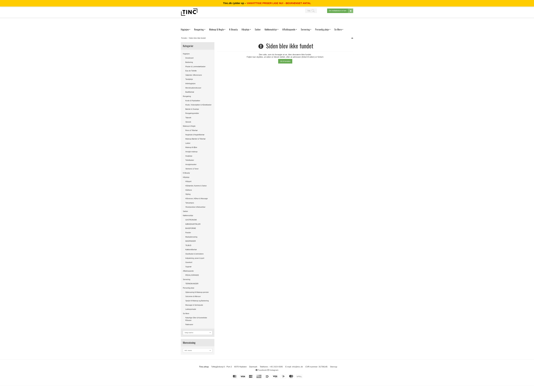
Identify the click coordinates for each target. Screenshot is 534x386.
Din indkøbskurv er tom (337, 11)
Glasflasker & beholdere (194, 254)
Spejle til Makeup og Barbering (197, 301)
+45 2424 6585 (276, 367)
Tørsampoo (189, 203)
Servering (186, 279)
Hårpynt (188, 181)
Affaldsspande (188, 271)
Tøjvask (188, 118)
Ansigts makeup (191, 152)
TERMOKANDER (191, 284)
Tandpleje (189, 79)
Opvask (188, 122)
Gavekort (188, 262)
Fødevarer (189, 325)
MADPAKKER (190, 241)
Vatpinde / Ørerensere (193, 75)
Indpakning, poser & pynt (194, 258)
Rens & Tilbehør (191, 130)
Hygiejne (186, 54)
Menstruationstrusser (193, 88)
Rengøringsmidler (192, 113)
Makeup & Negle (189, 126)
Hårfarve (188, 190)
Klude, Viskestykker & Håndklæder (198, 105)
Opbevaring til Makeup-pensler (197, 292)
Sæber (185, 211)
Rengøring (187, 96)
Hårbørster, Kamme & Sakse (196, 186)
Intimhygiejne (190, 84)
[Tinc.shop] (189, 12)
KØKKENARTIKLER (193, 224)
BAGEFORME (190, 228)
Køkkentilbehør (191, 250)
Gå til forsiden (285, 61)
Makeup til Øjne (191, 147)
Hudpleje (188, 156)
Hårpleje (186, 177)
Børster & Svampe (192, 109)
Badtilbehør (189, 92)
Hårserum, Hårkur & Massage (196, 199)
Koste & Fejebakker (192, 101)
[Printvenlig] (352, 38)
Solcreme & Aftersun (193, 296)
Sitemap (333, 367)
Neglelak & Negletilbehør (194, 135)
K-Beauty (186, 173)
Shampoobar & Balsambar (195, 207)
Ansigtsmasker (190, 164)
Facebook (262, 370)
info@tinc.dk (297, 367)
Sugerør (188, 267)
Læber (187, 143)
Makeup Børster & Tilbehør (195, 139)
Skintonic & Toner (192, 169)
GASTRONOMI (191, 220)
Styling (188, 194)
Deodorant (189, 58)
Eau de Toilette (191, 71)
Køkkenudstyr (188, 215)
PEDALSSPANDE (192, 275)
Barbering (189, 62)
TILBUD (188, 245)
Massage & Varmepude (194, 305)
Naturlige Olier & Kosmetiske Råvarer (196, 319)
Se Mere (186, 314)
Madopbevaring (191, 237)
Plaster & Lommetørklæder (195, 67)
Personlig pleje (188, 288)
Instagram (273, 370)
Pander (188, 233)
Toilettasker (189, 160)
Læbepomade (190, 309)
